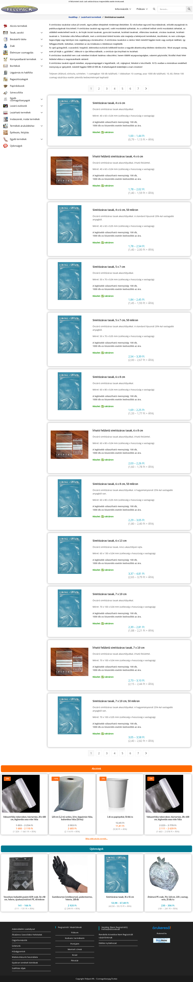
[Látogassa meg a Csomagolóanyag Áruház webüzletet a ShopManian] (161, 940)
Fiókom (75, 932)
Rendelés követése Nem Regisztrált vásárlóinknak (116, 936)
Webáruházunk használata (25, 957)
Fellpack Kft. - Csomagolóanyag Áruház (101, 978)
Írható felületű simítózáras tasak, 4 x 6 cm (118, 156)
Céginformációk (19, 940)
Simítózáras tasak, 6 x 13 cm (110, 540)
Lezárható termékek (91, 17)
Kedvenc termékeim (74, 938)
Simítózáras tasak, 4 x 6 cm (109, 103)
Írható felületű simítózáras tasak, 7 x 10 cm (118, 647)
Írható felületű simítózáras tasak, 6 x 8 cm (118, 430)
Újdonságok (96, 848)
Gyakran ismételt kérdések (25, 962)
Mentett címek (75, 949)
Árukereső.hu (162, 933)
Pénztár (75, 960)
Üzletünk (16, 945)
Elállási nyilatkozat (108, 943)
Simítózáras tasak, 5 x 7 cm (109, 266)
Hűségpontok (18, 951)
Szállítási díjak (19, 968)
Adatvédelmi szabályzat (23, 929)
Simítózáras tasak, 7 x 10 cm (110, 594)
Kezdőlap (73, 17)
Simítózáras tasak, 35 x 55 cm (120, 897)
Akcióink (96, 768)
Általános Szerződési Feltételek (27, 934)
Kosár (75, 955)
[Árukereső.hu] (162, 928)
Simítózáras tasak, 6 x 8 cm (109, 376)
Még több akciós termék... (96, 838)
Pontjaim (74, 943)
